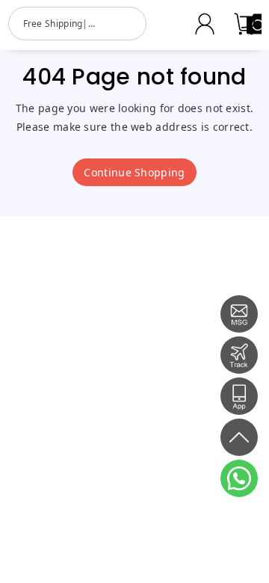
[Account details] (204, 23)
